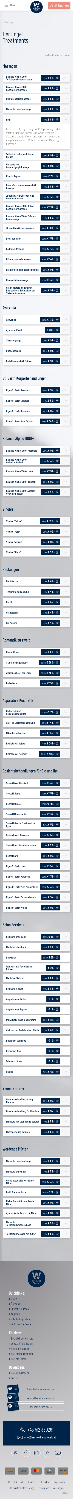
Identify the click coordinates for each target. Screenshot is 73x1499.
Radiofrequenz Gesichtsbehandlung (16, 712)
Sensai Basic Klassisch (17, 783)
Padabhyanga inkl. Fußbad (19, 361)
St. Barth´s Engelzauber (17, 662)
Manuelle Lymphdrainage (18, 109)
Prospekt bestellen (31, 1406)
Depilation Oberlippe (16, 1040)
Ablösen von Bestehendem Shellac (23, 1030)
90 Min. (48, 238)
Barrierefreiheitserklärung (22, 1487)
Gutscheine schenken (32, 1388)
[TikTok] (47, 1453)
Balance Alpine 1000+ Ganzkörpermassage (16, 88)
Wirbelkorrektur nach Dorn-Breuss (20, 155)
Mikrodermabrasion (16, 733)
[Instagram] (37, 1453)
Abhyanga (11, 319)
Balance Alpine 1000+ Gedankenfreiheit (16, 461)
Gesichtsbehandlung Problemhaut (23, 1111)
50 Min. (49, 88)
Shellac (9, 1071)
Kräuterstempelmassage (18, 259)
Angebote (15, 1314)
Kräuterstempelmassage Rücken (22, 269)
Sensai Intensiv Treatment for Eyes (21, 824)
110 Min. (48, 471)
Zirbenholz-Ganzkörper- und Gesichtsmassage (20, 197)
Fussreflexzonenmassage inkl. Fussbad (21, 186)
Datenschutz (44, 1482)
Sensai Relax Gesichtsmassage (21, 845)
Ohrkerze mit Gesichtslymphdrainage (17, 166)
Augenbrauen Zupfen (16, 1009)
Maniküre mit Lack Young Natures (22, 1121)
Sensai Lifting (13, 793)
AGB (22, 1482)
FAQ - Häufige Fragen (21, 1324)
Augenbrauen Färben (16, 999)
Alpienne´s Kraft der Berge (19, 672)
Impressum (59, 1482)
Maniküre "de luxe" (15, 978)
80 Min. (48, 197)
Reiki (8, 119)
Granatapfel (12, 612)
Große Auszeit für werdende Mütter (20, 1182)
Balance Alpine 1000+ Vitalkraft (21, 450)
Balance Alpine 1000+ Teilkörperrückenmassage (19, 78)
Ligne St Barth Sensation (18, 411)
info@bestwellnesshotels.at (40, 1437)
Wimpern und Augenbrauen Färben (19, 968)
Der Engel (9, 22)
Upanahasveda (13, 350)
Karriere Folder (18, 1358)
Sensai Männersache (16, 814)
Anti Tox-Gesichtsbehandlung (20, 722)
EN (15, 1482)
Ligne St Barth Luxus (16, 866)
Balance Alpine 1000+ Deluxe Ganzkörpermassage (20, 207)
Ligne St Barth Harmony (18, 390)
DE (9, 1482)
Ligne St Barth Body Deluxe (19, 421)
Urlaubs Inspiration (20, 1319)
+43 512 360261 (39, 1429)
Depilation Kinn (13, 1050)
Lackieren (11, 957)
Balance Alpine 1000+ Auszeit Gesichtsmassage (20, 492)
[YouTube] (58, 1453)
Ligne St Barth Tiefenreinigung (21, 897)
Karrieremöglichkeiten (21, 1353)
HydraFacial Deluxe (15, 743)
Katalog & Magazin (19, 1373)
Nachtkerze (12, 581)
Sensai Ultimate (14, 803)
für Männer (11, 622)
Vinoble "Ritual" (13, 552)
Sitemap (31, 1482)
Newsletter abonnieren (33, 1397)
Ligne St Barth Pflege (16, 907)
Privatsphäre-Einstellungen (51, 1487)
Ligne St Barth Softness (17, 400)
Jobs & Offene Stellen (21, 1343)
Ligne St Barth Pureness (18, 876)
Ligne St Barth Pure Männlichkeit (22, 886)
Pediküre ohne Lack (16, 936)
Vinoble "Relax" (13, 531)
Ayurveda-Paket (14, 330)
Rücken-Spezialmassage (18, 98)
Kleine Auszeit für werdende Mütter (20, 1202)
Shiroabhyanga (13, 340)
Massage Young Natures (18, 1131)
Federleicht (12, 683)
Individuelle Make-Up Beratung (21, 1019)
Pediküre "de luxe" (15, 988)
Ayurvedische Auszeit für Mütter (21, 1213)
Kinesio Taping (13, 176)
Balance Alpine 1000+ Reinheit (20, 481)
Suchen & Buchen (19, 1309)
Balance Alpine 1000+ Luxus (19, 471)
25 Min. (49, 78)
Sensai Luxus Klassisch (17, 835)
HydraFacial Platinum (16, 753)
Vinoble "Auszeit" (14, 541)
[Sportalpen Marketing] (65, 1492)
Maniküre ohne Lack (16, 947)
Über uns (15, 1304)
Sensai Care (12, 855)
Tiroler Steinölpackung (17, 591)
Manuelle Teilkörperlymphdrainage (18, 1223)
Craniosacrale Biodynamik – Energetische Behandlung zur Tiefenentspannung (20, 290)
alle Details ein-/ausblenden (57, 55)
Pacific (9, 602)
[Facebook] (26, 1453)
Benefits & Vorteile (19, 1348)
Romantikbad (12, 652)
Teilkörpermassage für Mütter (21, 1233)
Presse (14, 1378)
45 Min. (49, 652)
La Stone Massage (15, 248)
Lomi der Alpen (13, 238)
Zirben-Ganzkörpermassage (20, 228)
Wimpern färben (14, 1061)
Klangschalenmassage (17, 280)
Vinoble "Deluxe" (14, 521)
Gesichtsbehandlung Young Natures (19, 1101)
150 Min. (48, 662)
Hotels (13, 1298)
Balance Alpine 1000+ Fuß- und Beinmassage (21, 218)
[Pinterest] (15, 1453)
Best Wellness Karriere (21, 1338)
